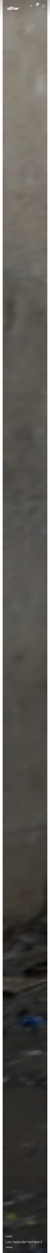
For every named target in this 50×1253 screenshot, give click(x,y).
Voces (8, 1236)
